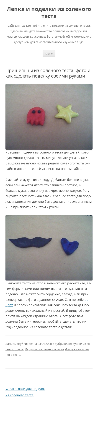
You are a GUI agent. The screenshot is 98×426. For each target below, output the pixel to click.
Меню (49, 53)
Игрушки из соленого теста (44, 349)
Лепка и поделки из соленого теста (49, 12)
